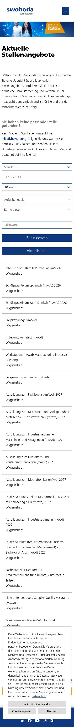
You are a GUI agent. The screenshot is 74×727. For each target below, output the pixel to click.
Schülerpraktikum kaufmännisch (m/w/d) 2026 (36, 303)
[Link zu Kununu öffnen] (51, 721)
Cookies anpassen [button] (22, 711)
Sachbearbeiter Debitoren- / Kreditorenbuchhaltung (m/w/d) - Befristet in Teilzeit (35, 575)
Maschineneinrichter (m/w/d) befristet (30, 620)
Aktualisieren (37, 251)
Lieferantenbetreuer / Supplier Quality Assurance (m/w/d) (37, 600)
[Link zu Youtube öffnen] (37, 721)
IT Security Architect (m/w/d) (24, 337)
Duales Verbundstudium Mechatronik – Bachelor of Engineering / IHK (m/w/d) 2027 (37, 499)
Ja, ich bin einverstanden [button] (37, 704)
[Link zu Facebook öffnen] (30, 721)
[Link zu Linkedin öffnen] (22, 721)
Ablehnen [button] (52, 711)
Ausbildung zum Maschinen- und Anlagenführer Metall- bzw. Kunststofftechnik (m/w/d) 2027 (37, 414)
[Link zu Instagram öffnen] (44, 721)
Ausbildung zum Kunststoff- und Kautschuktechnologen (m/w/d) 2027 (30, 459)
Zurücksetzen (37, 238)
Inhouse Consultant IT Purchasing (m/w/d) (33, 268)
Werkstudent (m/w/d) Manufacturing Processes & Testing (36, 357)
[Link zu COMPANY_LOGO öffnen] (20, 11)
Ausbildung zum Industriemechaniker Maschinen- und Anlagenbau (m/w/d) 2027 (34, 437)
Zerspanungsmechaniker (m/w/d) (27, 377)
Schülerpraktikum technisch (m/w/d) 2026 (33, 285)
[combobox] (37, 187)
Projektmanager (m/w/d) (22, 320)
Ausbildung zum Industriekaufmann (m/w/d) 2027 (35, 522)
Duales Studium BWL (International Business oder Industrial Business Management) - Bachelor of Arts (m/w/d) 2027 (35, 547)
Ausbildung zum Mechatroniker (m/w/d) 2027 (36, 480)
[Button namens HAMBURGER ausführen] (65, 11)
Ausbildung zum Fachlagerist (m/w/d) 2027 (34, 394)
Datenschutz (39, 696)
